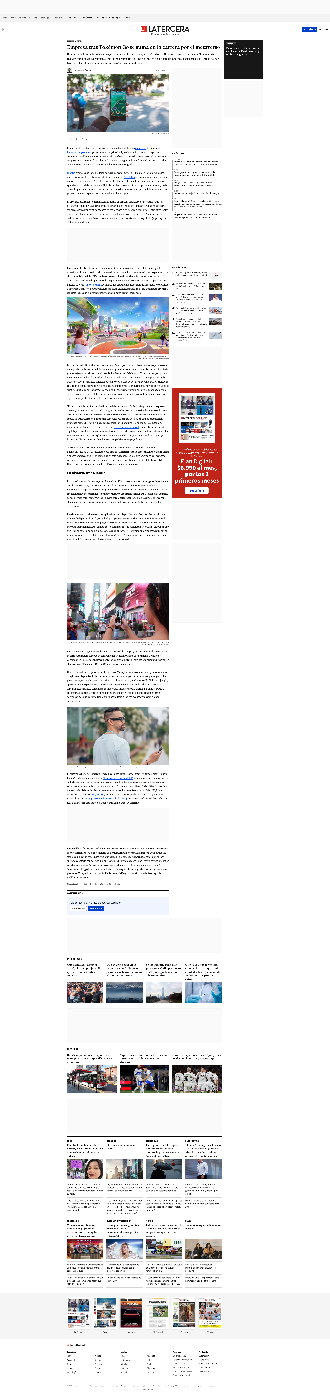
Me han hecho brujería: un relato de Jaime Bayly (196, 193)
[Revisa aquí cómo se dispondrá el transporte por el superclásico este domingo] (92, 1079)
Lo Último (87, 17)
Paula (188, 1221)
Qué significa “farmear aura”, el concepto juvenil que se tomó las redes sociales (83, 970)
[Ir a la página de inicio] (165, 29)
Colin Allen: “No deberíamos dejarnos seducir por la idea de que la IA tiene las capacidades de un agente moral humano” (164, 1205)
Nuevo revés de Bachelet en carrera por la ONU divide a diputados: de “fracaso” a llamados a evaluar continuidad (190, 298)
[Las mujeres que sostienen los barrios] (203, 1249)
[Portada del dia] (197, 441)
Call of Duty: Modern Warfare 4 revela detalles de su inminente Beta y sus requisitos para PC (85, 1280)
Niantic (71, 172)
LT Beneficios (101, 17)
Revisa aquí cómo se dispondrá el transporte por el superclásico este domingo (89, 1059)
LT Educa (128, 17)
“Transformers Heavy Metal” (118, 777)
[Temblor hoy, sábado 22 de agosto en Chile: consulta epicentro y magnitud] (215, 275)
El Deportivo (57, 17)
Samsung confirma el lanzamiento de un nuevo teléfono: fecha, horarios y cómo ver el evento (85, 1267)
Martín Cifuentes (84, 70)
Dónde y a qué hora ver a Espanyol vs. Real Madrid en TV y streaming (197, 1057)
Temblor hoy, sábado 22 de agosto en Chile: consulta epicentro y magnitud (191, 273)
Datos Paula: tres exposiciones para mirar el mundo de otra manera (202, 1279)
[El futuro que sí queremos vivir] (124, 1169)
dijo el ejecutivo (94, 284)
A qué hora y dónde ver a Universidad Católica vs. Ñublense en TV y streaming (144, 1059)
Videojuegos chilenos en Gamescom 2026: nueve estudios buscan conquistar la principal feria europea (85, 1230)
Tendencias (152, 1141)
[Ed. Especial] (157, 1328)
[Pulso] (105, 1328)
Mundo (68, 17)
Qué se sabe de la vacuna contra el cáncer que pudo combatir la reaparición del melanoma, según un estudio (203, 972)
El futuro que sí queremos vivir (121, 1147)
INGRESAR (323, 29)
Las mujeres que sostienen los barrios (203, 1227)
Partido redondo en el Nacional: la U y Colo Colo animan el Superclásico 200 (203, 1203)
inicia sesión (78, 908)
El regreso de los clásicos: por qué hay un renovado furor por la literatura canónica (193, 184)
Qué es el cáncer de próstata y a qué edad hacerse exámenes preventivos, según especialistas (191, 310)
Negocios (33, 17)
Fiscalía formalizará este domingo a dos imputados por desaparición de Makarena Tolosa (85, 1150)
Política (13, 17)
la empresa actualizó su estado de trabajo (107, 798)
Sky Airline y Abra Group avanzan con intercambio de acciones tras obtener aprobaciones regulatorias (124, 1187)
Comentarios (87, 139)
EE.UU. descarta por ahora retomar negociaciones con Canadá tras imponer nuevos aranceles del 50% (163, 1280)
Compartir (73, 139)
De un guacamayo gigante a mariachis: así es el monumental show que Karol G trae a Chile (196, 173)
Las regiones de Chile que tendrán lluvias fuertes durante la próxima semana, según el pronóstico (162, 1150)
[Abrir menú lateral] (4, 29)
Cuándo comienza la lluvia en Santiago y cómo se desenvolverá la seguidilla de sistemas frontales (163, 1187)
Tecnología (44, 17)
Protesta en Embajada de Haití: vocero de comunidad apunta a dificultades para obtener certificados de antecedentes (192, 323)
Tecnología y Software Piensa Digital (105, 884)
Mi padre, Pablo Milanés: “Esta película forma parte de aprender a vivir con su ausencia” (195, 216)
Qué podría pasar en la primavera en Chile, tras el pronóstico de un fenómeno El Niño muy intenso (124, 970)
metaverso (140, 148)
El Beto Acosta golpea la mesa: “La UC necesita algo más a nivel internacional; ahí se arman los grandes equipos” (203, 1150)
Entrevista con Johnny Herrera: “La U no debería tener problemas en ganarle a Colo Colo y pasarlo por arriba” (203, 1189)
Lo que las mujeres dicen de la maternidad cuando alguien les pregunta (200, 1267)
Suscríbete (97, 908)
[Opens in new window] (131, 1328)
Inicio (5, 17)
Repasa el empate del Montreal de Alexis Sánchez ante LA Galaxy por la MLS (191, 286)
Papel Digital (115, 17)
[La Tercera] (78, 1328)
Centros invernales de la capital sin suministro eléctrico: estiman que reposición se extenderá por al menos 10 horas (190, 336)
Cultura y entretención (118, 1221)
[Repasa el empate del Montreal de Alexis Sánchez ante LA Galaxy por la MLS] (215, 286)
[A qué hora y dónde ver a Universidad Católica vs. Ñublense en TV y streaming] (144, 1079)
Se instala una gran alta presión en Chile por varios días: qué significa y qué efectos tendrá (163, 970)
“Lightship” (129, 176)
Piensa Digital (74, 41)
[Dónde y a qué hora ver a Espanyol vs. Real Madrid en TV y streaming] (197, 1079)
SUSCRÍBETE (197, 490)
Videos (76, 17)
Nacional (23, 17)
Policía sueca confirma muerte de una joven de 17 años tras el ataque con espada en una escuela (197, 163)
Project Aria (98, 794)
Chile (69, 1141)
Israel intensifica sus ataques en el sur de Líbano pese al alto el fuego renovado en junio (164, 1267)
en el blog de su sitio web (126, 427)
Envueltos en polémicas (79, 152)
